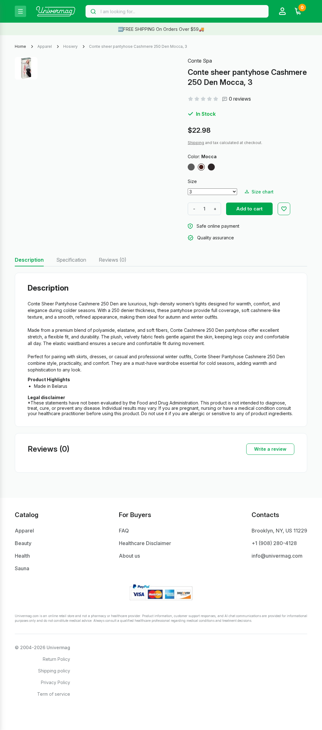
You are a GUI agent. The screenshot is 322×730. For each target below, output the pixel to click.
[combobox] (177, 11)
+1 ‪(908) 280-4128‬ (274, 543)
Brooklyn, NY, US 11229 (279, 530)
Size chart (263, 191)
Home (20, 46)
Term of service (53, 694)
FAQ (124, 530)
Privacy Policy (55, 682)
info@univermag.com (277, 556)
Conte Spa (200, 61)
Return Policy (56, 659)
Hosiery (70, 46)
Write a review (270, 449)
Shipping (196, 142)
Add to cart (249, 209)
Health (22, 556)
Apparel (44, 46)
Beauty (23, 543)
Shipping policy (54, 670)
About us (129, 556)
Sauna (22, 568)
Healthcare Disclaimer (145, 543)
